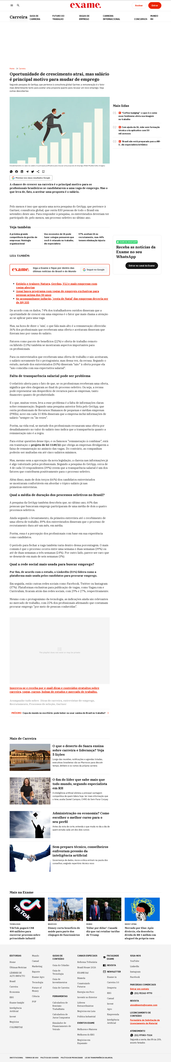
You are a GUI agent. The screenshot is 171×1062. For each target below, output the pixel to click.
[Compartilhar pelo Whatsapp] (11, 171)
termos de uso (31, 1058)
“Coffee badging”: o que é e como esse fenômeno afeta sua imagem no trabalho (137, 116)
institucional (16, 1058)
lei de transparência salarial (99, 1058)
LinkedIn (134, 966)
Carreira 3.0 (113, 982)
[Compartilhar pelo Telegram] (27, 171)
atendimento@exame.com (143, 1005)
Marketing (37, 966)
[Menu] (12, 5)
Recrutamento (19, 704)
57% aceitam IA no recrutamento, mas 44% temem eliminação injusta (92, 237)
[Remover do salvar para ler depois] (43, 171)
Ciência (36, 996)
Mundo (35, 955)
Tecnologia (37, 982)
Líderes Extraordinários (85, 1004)
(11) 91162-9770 (143, 993)
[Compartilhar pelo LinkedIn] (22, 171)
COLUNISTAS (16, 1027)
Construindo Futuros (83, 985)
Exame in (112, 977)
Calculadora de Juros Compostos (61, 1016)
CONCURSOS (140, 19)
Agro (109, 1009)
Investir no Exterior (87, 997)
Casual (35, 961)
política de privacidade (72, 1058)
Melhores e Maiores (87, 1029)
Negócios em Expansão (83, 1042)
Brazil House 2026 (86, 967)
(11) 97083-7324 (143, 1035)
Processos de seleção (42, 704)
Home (12, 68)
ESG (12, 997)
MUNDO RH (154, 17)
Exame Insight (17, 1002)
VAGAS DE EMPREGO (84, 17)
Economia (15, 992)
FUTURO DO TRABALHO (58, 17)
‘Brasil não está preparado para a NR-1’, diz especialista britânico (139, 143)
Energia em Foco (85, 992)
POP (34, 1001)
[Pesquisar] (18, 5)
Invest (13, 1016)
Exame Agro (38, 977)
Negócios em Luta (86, 1011)
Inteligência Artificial (16, 1010)
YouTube (134, 961)
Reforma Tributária (87, 962)
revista (111, 965)
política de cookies (49, 1058)
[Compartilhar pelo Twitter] (32, 171)
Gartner (61, 704)
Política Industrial (86, 1016)
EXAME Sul (82, 972)
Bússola (81, 978)
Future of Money (36, 989)
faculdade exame (113, 957)
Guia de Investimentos (60, 981)
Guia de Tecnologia (58, 972)
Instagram (135, 971)
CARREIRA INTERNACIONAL (111, 17)
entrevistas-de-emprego (78, 700)
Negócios (14, 1022)
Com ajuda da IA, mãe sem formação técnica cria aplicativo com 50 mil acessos (139, 130)
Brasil (12, 981)
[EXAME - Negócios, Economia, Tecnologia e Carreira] (85, 5)
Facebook (135, 977)
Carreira (19, 17)
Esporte (36, 971)
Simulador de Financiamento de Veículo (62, 1026)
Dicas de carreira (51, 700)
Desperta (111, 987)
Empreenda (113, 1014)
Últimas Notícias (18, 967)
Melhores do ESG (85, 1034)
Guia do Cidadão (61, 965)
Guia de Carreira (35, 17)
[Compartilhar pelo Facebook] (16, 171)
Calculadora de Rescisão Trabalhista (60, 1005)
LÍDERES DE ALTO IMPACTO (17, 974)
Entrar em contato (139, 989)
